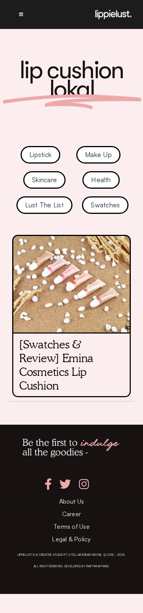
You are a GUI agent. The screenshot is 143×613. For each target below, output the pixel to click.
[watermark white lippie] (113, 13)
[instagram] (84, 484)
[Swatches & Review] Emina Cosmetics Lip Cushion (56, 364)
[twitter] (65, 484)
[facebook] (48, 484)
